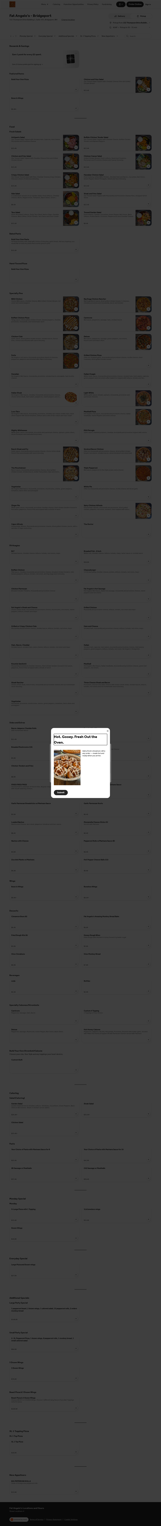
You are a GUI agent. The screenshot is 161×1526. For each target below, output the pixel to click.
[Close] (107, 731)
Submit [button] (60, 792)
